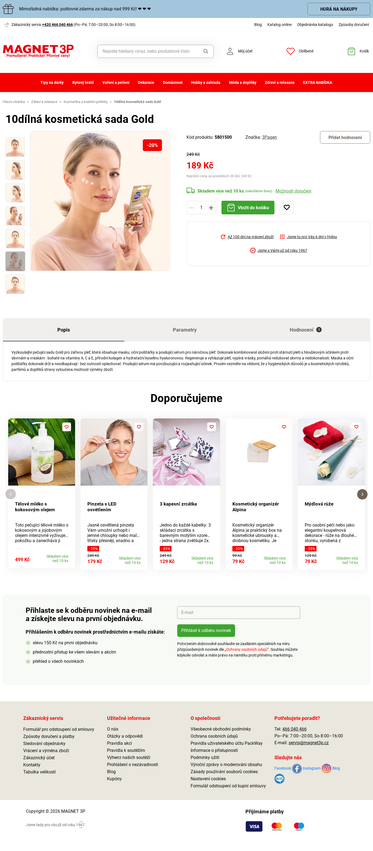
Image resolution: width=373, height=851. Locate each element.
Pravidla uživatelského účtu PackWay (227, 743)
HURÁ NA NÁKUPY (338, 9)
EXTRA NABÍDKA (317, 82)
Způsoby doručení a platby (49, 736)
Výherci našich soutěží (128, 757)
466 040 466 (294, 729)
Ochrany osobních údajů (246, 649)
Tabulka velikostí (39, 772)
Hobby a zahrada (205, 82)
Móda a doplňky (242, 82)
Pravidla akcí (119, 743)
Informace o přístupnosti (214, 750)
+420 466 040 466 (57, 24)
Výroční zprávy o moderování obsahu (226, 764)
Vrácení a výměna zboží (46, 750)
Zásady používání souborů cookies (224, 771)
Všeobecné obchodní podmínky (221, 729)
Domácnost (173, 82)
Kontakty (31, 764)
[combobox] (147, 51)
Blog (258, 24)
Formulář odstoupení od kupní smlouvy (228, 785)
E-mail (187, 612)
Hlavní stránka (14, 102)
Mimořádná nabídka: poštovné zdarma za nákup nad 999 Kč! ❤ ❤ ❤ (85, 8)
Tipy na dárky (52, 82)
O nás (112, 729)
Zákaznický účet (39, 757)
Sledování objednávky (44, 743)
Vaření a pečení (115, 82)
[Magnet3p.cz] (47, 51)
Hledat (204, 51)
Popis (63, 330)
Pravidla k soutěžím (126, 750)
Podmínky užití (205, 757)
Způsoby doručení (354, 24)
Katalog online (279, 24)
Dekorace (146, 82)
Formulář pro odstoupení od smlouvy (58, 729)
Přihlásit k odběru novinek (206, 630)
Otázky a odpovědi (125, 736)
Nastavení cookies (208, 778)
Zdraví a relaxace (280, 82)
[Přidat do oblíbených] (287, 207)
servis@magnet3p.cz (309, 742)
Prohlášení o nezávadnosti (132, 764)
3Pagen (269, 137)
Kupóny (114, 778)
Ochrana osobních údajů (214, 736)
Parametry (185, 330)
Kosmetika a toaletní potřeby (86, 102)
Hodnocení (305, 330)
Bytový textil (83, 82)
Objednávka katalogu (315, 24)
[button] (10, 494)
